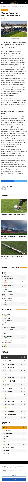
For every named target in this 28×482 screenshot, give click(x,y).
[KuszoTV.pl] (14, 2)
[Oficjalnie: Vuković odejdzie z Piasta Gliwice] (14, 248)
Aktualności (5, 9)
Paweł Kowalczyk (12, 186)
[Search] (26, 2)
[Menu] (2, 2)
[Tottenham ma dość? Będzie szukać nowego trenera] (14, 206)
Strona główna (4, 6)
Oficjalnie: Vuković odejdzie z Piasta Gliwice (12, 256)
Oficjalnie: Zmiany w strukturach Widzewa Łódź (13, 236)
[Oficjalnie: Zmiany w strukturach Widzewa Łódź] (14, 227)
